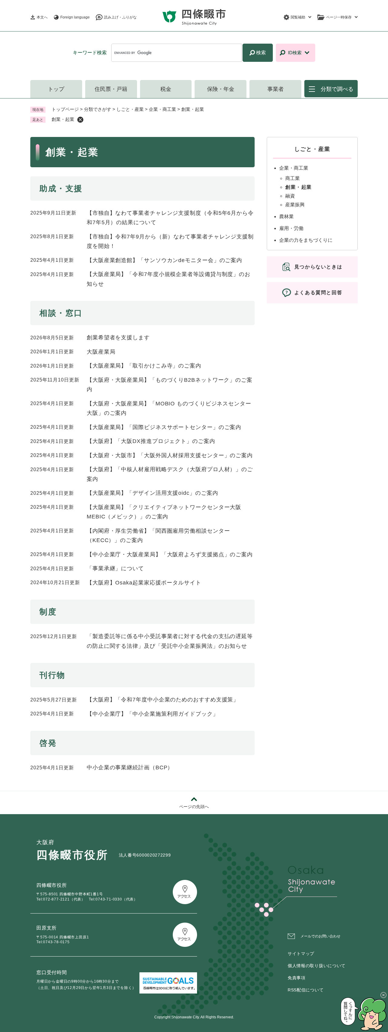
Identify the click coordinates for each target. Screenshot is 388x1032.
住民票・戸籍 (111, 89)
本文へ (42, 17)
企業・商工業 (162, 109)
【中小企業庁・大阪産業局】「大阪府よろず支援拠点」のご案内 (170, 554)
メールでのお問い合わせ (320, 936)
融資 (290, 195)
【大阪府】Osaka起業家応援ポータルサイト (144, 583)
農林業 (286, 216)
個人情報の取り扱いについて (317, 965)
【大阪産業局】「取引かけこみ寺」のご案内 (144, 366)
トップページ (65, 109)
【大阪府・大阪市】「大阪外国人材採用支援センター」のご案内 (170, 455)
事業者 (275, 89)
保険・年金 (220, 89)
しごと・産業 (130, 109)
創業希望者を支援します (118, 338)
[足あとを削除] (80, 119)
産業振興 (295, 204)
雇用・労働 (291, 228)
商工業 (292, 178)
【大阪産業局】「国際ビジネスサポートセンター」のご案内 (164, 427)
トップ (56, 89)
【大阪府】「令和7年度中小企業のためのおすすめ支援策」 (163, 700)
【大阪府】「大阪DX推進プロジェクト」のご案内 (151, 441)
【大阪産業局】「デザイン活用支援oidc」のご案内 (152, 493)
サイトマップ (301, 953)
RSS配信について (305, 989)
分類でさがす (97, 109)
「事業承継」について (115, 568)
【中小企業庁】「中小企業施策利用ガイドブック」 (153, 714)
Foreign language (75, 17)
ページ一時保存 (339, 17)
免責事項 (297, 977)
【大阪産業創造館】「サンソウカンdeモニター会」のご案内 (164, 260)
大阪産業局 (101, 352)
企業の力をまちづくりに (306, 240)
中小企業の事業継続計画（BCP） (130, 767)
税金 (165, 89)
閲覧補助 (298, 17)
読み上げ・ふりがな (120, 17)
